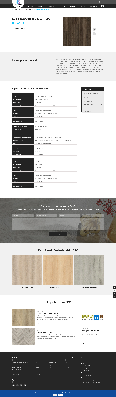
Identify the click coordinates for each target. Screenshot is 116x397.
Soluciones (52, 6)
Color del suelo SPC (16, 369)
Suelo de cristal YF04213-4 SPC (58, 287)
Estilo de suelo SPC (16, 367)
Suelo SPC (40, 6)
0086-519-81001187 (74, 2)
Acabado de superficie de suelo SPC (20, 362)
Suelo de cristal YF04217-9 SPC (42, 9)
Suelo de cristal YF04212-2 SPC (27, 287)
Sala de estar (38, 369)
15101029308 (86, 370)
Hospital (38, 374)
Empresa (30, 6)
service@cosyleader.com (90, 2)
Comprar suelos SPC (20, 28)
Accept (60, 394)
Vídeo (50, 367)
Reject (55, 394)
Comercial (38, 372)
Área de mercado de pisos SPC (19, 372)
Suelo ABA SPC (15, 374)
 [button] (94, 33)
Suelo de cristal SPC (29, 9)
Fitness (37, 367)
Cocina (37, 365)
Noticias (82, 6)
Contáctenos (93, 6)
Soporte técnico (52, 362)
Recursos (72, 6)
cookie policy (91, 392)
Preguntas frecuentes (53, 365)
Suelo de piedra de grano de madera (47, 313)
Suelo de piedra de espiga (44, 332)
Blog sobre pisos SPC (58, 302)
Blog (66, 369)
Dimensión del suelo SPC (18, 365)
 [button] (94, 29)
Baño (37, 362)
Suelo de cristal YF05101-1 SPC (89, 287)
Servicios (62, 6)
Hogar (15, 9)
